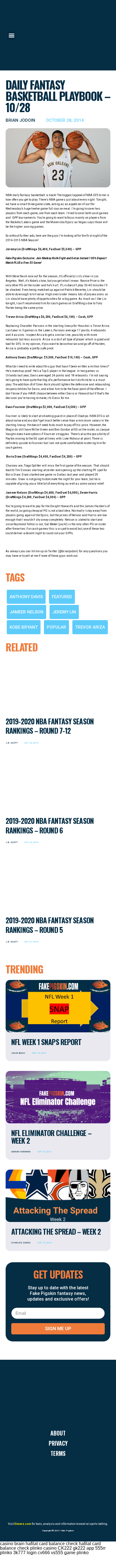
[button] (11, 35)
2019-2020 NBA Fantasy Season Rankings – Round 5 (50, 925)
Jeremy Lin (64, 612)
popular (56, 627)
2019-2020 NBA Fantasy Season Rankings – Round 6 (50, 825)
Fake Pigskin (67, 1530)
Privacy (58, 1443)
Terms (58, 1453)
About (58, 1433)
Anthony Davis (26, 596)
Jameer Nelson (26, 612)
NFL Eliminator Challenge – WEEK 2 (51, 1137)
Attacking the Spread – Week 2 (56, 1231)
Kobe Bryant (24, 627)
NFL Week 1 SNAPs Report (46, 1042)
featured (62, 596)
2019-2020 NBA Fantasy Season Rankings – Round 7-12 (50, 726)
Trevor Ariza (90, 627)
